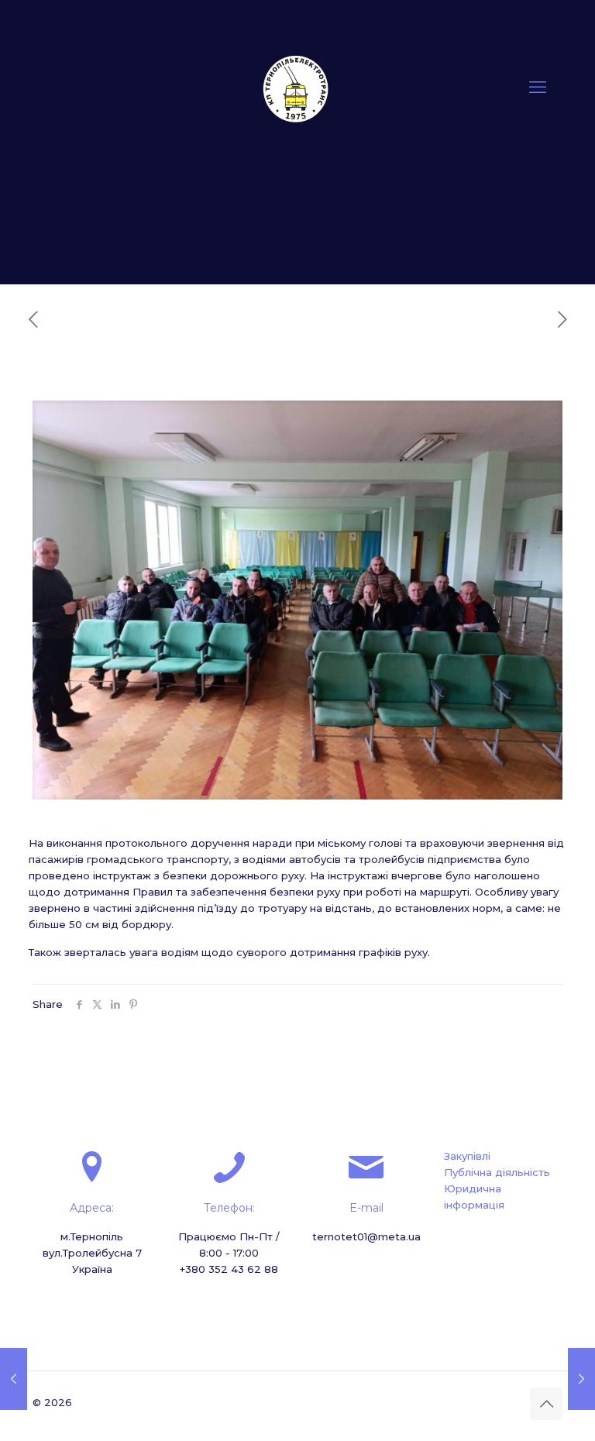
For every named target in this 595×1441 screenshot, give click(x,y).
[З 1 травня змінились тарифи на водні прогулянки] (581, 1379)
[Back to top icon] (546, 1404)
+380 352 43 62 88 (229, 1269)
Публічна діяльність (497, 1172)
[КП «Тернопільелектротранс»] (297, 87)
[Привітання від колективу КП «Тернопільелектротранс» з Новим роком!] (13, 1379)
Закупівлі (467, 1156)
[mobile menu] (537, 87)
